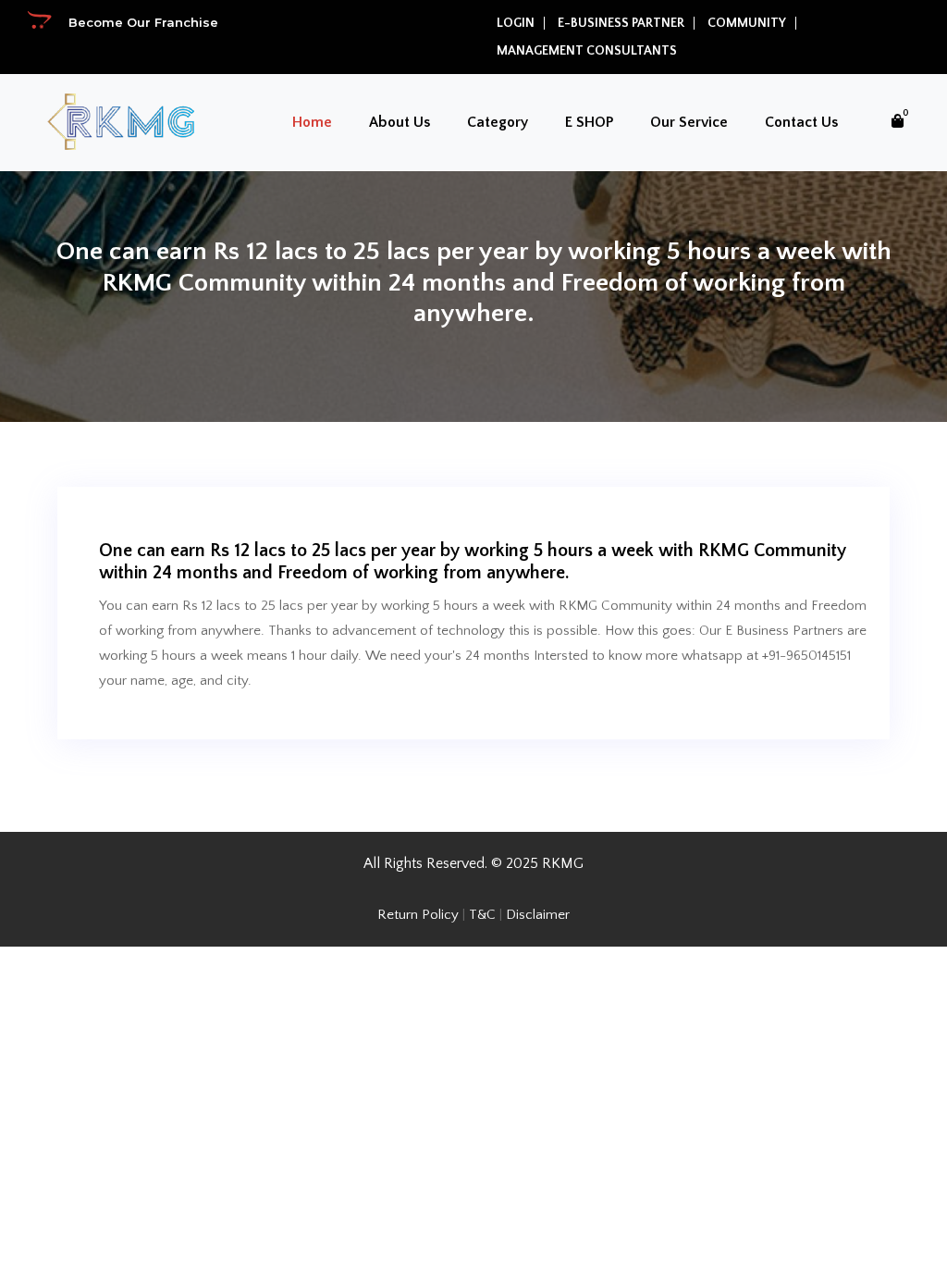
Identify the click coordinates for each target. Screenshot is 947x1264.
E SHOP (589, 122)
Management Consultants (587, 50)
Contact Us (801, 122)
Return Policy (418, 915)
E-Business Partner (621, 23)
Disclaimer (538, 915)
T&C (482, 915)
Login (516, 23)
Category (497, 122)
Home (312, 122)
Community (746, 23)
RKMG (563, 863)
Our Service (689, 122)
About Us (399, 122)
